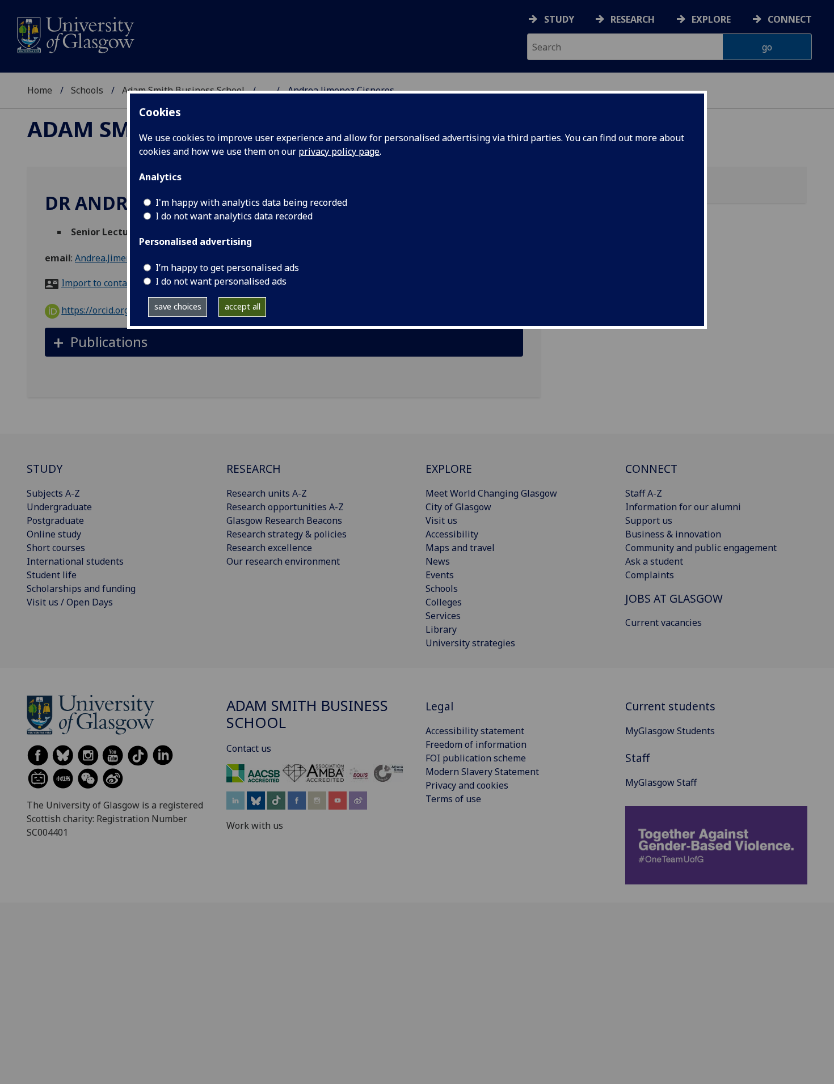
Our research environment (283, 561)
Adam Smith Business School (307, 714)
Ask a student (654, 561)
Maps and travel (460, 547)
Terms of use (453, 799)
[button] (284, 342)
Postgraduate (55, 520)
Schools (87, 90)
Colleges (444, 602)
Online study (54, 534)
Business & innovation (673, 534)
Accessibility (452, 534)
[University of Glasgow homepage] (74, 33)
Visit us (441, 520)
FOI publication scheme (476, 758)
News (438, 561)
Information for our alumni (683, 507)
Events (440, 575)
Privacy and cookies (467, 785)
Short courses (56, 547)
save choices (177, 306)
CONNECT (651, 468)
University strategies (470, 643)
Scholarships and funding (81, 588)
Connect (790, 19)
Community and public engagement (701, 547)
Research (632, 19)
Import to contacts (100, 283)
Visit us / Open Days (70, 602)
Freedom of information (476, 744)
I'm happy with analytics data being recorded (251, 202)
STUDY (44, 468)
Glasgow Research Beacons (284, 520)
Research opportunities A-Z (285, 507)
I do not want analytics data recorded (234, 216)
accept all (242, 306)
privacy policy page (339, 151)
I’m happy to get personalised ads (227, 267)
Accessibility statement (475, 731)
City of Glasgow (458, 507)
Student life (52, 575)
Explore (711, 19)
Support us (648, 520)
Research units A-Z (266, 493)
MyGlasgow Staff (661, 782)
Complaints (649, 575)
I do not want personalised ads (221, 281)
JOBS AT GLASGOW (674, 598)
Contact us (248, 748)
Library (441, 629)
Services (443, 615)
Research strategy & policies (286, 534)
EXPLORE (449, 468)
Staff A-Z (643, 493)
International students (75, 561)
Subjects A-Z (53, 493)
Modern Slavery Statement (482, 771)
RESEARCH (253, 468)
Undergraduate (59, 507)
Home (39, 90)
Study (559, 19)
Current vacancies (663, 622)
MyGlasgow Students (670, 731)
